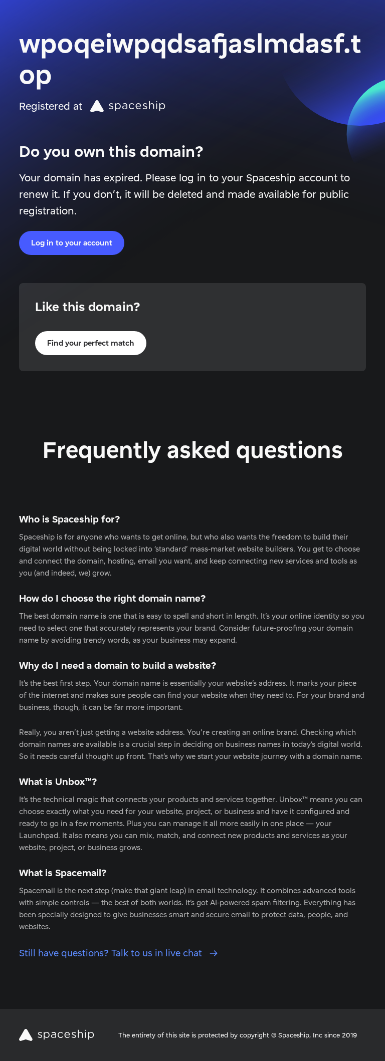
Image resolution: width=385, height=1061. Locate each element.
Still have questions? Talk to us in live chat (112, 953)
